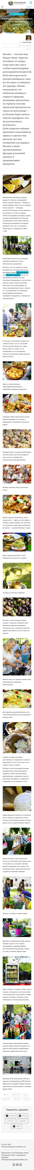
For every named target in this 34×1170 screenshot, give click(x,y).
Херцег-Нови (6, 1099)
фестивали (17, 1099)
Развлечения (15, 1094)
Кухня (25, 1094)
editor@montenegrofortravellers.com (14, 1160)
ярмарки (26, 1099)
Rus (28, 7)
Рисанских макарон (13, 275)
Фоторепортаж (17, 14)
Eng (31, 7)
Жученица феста (22, 272)
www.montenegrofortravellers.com (13, 1147)
